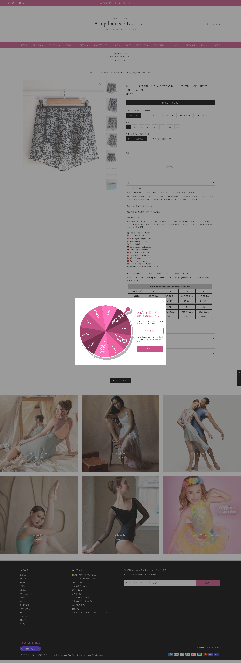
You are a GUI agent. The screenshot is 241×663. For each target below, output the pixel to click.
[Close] (163, 301)
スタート (150, 349)
